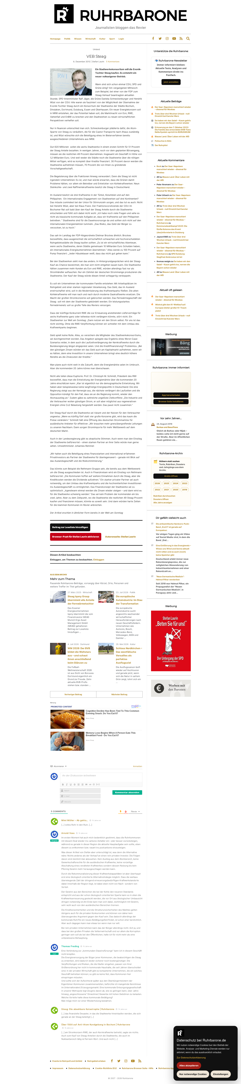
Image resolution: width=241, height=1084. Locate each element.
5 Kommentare (112, 61)
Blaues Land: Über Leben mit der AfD (172, 136)
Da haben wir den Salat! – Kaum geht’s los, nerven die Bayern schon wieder (173, 121)
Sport (112, 39)
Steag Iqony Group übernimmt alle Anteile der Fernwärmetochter (81, 600)
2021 (166, 489)
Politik (67, 39)
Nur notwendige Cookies (193, 1074)
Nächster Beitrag (119, 694)
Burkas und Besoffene (167, 427)
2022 (157, 489)
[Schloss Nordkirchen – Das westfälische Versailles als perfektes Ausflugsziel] (106, 649)
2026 (157, 483)
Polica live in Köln (163, 141)
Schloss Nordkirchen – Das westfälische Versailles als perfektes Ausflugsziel (129, 655)
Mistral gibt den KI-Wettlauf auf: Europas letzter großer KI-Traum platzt (170, 307)
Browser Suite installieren (171, 401)
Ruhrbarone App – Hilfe (169, 1068)
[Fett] (63, 784)
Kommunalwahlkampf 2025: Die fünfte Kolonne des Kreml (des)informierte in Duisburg (172, 229)
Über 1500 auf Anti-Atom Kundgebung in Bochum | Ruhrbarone (95, 1024)
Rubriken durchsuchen (164, 496)
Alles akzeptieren (188, 1065)
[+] (98, 784)
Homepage (55, 39)
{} (94, 784)
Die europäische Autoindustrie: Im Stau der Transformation (129, 600)
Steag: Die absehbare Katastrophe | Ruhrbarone (87, 1009)
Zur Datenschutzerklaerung (191, 1057)
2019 (184, 489)
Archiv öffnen (171, 476)
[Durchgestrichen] (75, 784)
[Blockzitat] (86, 784)
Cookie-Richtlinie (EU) (106, 1068)
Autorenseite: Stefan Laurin (120, 536)
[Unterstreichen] (71, 784)
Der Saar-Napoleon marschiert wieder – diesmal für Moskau (173, 108)
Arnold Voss (68, 833)
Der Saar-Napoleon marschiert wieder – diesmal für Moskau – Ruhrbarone (171, 219)
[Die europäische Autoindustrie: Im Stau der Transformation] (106, 597)
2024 (175, 483)
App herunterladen (171, 395)
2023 (184, 483)
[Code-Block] (90, 784)
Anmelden (137, 766)
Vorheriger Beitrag (73, 694)
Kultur (102, 39)
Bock (159, 166)
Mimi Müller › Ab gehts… (74, 820)
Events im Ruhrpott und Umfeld (67, 1061)
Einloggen (98, 559)
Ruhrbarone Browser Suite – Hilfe (137, 1068)
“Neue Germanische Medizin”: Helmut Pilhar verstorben (170, 578)
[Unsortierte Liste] (82, 784)
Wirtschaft (90, 39)
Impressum (57, 1068)
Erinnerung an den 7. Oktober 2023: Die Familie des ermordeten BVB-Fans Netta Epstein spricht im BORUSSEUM (173, 129)
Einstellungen (220, 1074)
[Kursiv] (67, 784)
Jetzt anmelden (171, 82)
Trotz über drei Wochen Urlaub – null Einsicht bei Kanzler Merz (172, 114)
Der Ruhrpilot (161, 145)
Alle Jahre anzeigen (162, 502)
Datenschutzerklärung (79, 1068)
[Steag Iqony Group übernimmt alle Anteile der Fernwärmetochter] (58, 597)
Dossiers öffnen (161, 499)
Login (121, 39)
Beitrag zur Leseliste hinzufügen (70, 527)
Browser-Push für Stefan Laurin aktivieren (75, 536)
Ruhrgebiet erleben (96, 1061)
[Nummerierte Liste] (78, 784)
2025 (166, 483)
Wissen (77, 39)
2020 (175, 489)
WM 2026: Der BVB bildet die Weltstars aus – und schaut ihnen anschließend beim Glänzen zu (79, 655)
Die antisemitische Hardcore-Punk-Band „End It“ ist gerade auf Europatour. (173, 527)
